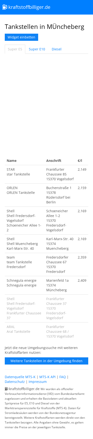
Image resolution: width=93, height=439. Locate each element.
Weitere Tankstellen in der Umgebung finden (46, 361)
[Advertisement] (46, 105)
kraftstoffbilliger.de (28, 7)
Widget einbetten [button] (21, 37)
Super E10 (37, 49)
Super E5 (15, 49)
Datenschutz (15, 381)
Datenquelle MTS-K (20, 377)
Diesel (57, 49)
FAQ (62, 377)
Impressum (38, 381)
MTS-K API (47, 377)
